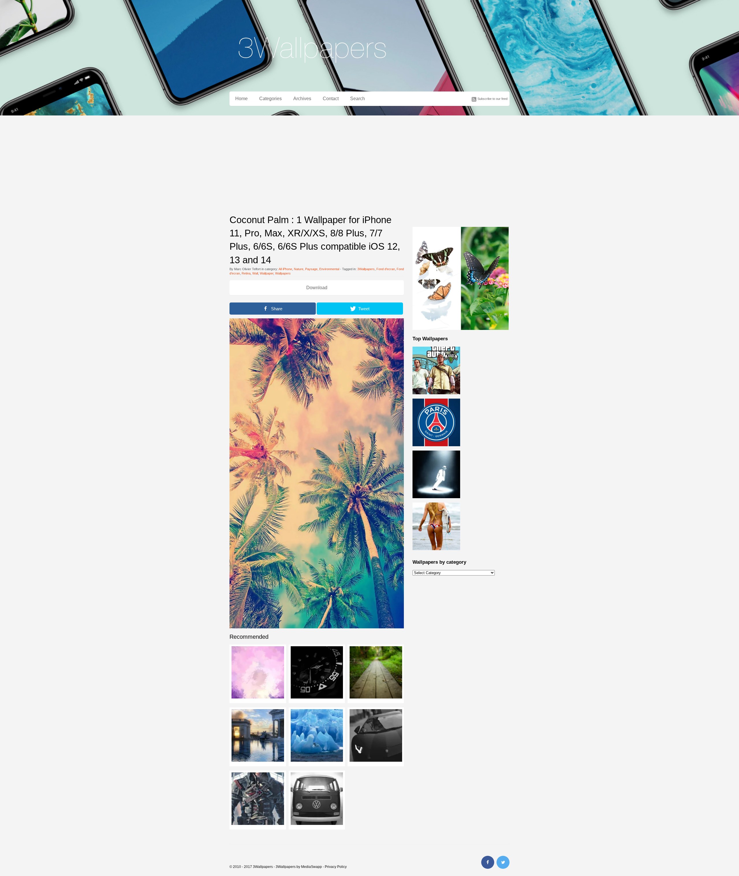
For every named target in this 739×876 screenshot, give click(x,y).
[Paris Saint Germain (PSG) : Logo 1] (436, 449)
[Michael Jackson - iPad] (436, 501)
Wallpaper (266, 273)
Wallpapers (283, 273)
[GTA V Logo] (436, 397)
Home (241, 98)
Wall (255, 273)
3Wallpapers (366, 269)
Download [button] (316, 287)
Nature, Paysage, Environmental (316, 269)
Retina (246, 273)
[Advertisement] (369, 158)
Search (357, 98)
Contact (331, 98)
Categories (270, 98)
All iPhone (285, 269)
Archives (302, 98)
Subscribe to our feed (492, 98)
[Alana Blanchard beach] (436, 553)
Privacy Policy (336, 867)
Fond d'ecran (385, 269)
